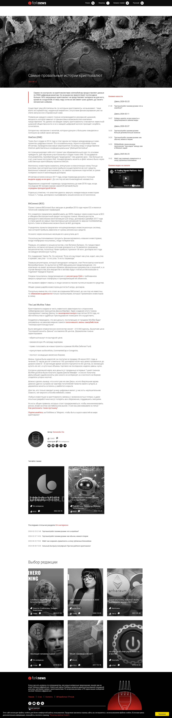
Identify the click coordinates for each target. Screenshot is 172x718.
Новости (36, 608)
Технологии (88, 506)
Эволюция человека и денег (42, 654)
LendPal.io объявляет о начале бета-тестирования (43, 601)
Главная (31, 697)
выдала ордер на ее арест (40, 179)
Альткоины (116, 608)
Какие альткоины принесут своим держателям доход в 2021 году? (124, 601)
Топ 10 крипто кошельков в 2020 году (84, 601)
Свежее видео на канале (119, 165)
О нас (40, 697)
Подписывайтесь (35, 412)
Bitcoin (74, 660)
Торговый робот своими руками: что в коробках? (84, 498)
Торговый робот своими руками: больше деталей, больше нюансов (127, 132)
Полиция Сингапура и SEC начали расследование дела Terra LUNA (44, 498)
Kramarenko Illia (58, 432)
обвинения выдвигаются (41, 293)
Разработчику (78, 506)
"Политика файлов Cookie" (59, 715)
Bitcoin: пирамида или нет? (81, 654)
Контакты (49, 697)
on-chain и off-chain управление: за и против (124, 652)
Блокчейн (115, 660)
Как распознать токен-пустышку (42, 408)
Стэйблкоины (45, 608)
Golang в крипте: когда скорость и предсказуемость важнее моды (126, 119)
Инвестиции (37, 610)
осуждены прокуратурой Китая (42, 188)
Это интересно (63, 442)
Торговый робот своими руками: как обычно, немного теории (65, 536)
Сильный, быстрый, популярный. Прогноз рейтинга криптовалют (66, 546)
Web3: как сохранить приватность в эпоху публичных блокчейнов (66, 541)
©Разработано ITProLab (65, 697)
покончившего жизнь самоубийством (82, 322)
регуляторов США (74, 276)
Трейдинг (54, 608)
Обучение (96, 506)
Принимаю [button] (162, 714)
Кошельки (76, 608)
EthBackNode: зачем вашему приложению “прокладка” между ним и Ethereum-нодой (128, 146)
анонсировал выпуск (67, 313)
